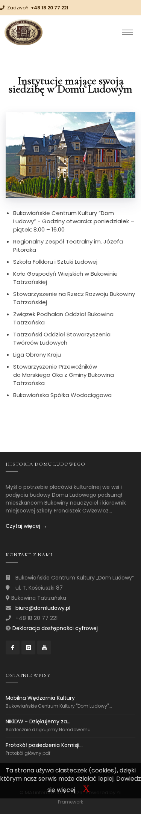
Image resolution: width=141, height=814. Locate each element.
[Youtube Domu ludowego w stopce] (44, 647)
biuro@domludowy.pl (42, 608)
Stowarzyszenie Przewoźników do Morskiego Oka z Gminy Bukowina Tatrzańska (63, 375)
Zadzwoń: (37, 7)
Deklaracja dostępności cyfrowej (55, 628)
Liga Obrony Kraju (37, 354)
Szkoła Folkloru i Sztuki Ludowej (55, 262)
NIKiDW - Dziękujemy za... (38, 721)
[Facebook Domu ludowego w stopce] (13, 647)
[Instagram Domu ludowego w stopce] (28, 647)
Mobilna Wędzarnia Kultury (40, 698)
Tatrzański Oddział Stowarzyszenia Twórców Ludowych (62, 338)
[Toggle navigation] (127, 32)
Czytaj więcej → (26, 526)
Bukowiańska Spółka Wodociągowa (62, 395)
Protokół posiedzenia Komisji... (44, 745)
